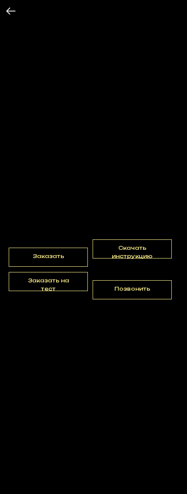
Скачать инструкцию (132, 252)
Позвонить (132, 288)
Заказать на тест (48, 284)
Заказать (48, 256)
